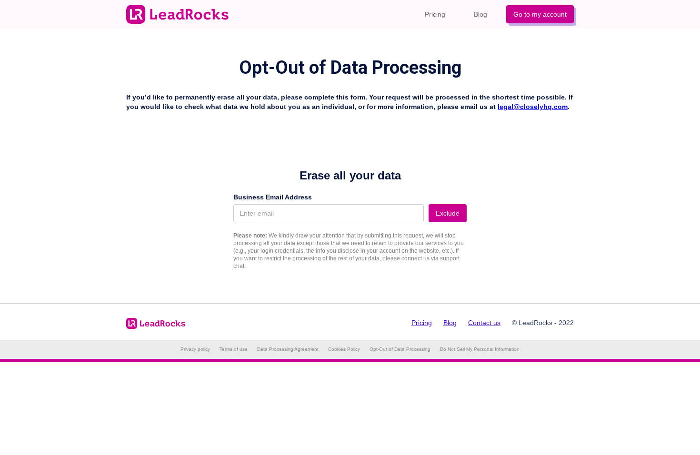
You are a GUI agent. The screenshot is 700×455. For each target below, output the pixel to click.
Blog (480, 14)
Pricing (435, 14)
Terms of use (234, 349)
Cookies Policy (344, 349)
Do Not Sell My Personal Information (480, 349)
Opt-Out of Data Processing (400, 349)
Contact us (484, 322)
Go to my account (540, 14)
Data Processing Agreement (288, 349)
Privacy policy (195, 349)
